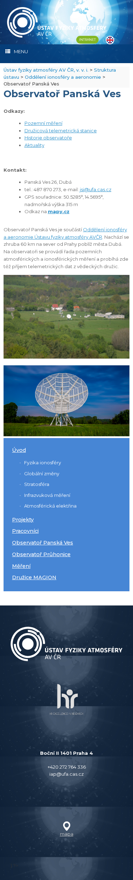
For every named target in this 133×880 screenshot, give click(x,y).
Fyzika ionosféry (42, 462)
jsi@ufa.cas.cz (95, 189)
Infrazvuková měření (47, 495)
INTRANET (87, 39)
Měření (21, 566)
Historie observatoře (48, 137)
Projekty (23, 519)
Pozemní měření (43, 123)
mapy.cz (59, 211)
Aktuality (34, 145)
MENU (21, 51)
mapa (66, 834)
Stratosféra (36, 484)
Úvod (19, 450)
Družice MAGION (34, 577)
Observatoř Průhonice (41, 554)
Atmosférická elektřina (50, 506)
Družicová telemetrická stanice (60, 130)
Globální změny (41, 473)
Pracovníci (25, 531)
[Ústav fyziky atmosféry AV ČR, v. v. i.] (56, 22)
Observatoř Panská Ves (42, 542)
